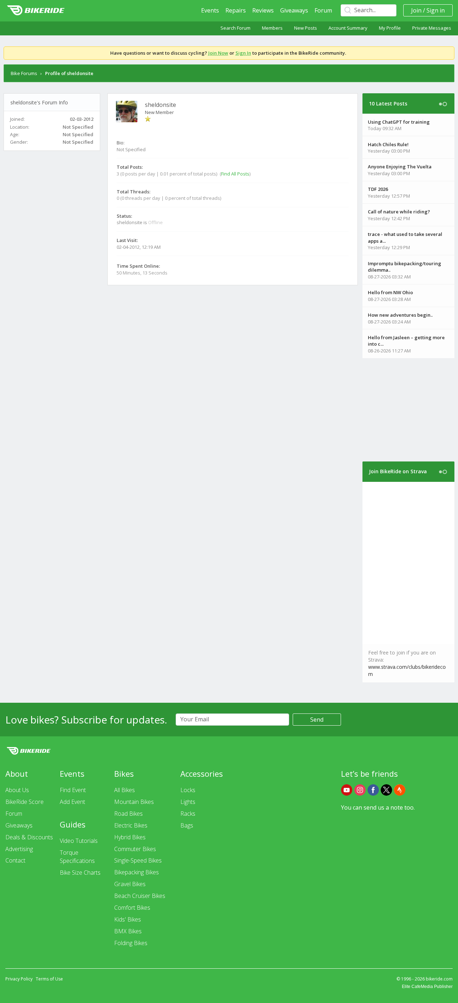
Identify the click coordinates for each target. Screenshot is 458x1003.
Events (210, 10)
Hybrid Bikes (130, 837)
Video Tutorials (79, 841)
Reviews (263, 10)
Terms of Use (49, 979)
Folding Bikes (130, 943)
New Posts (305, 28)
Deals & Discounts (29, 837)
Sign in (436, 10)
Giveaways (294, 10)
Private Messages (431, 28)
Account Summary (347, 28)
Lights (187, 802)
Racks (187, 813)
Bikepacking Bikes (136, 872)
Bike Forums (24, 73)
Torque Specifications (77, 857)
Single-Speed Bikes (138, 860)
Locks (187, 790)
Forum (323, 10)
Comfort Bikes (132, 907)
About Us (17, 790)
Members (272, 28)
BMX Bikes (128, 931)
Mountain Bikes (134, 802)
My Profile (390, 28)
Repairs (235, 10)
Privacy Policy (19, 979)
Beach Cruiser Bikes (139, 896)
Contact (15, 860)
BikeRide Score (24, 802)
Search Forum (235, 28)
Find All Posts (235, 174)
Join (416, 10)
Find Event (73, 790)
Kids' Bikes (127, 919)
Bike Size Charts (80, 872)
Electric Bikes (130, 825)
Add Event (72, 802)
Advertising (19, 849)
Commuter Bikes (135, 849)
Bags (186, 825)
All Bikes (124, 790)
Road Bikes (128, 813)
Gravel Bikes (130, 884)
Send (316, 719)
